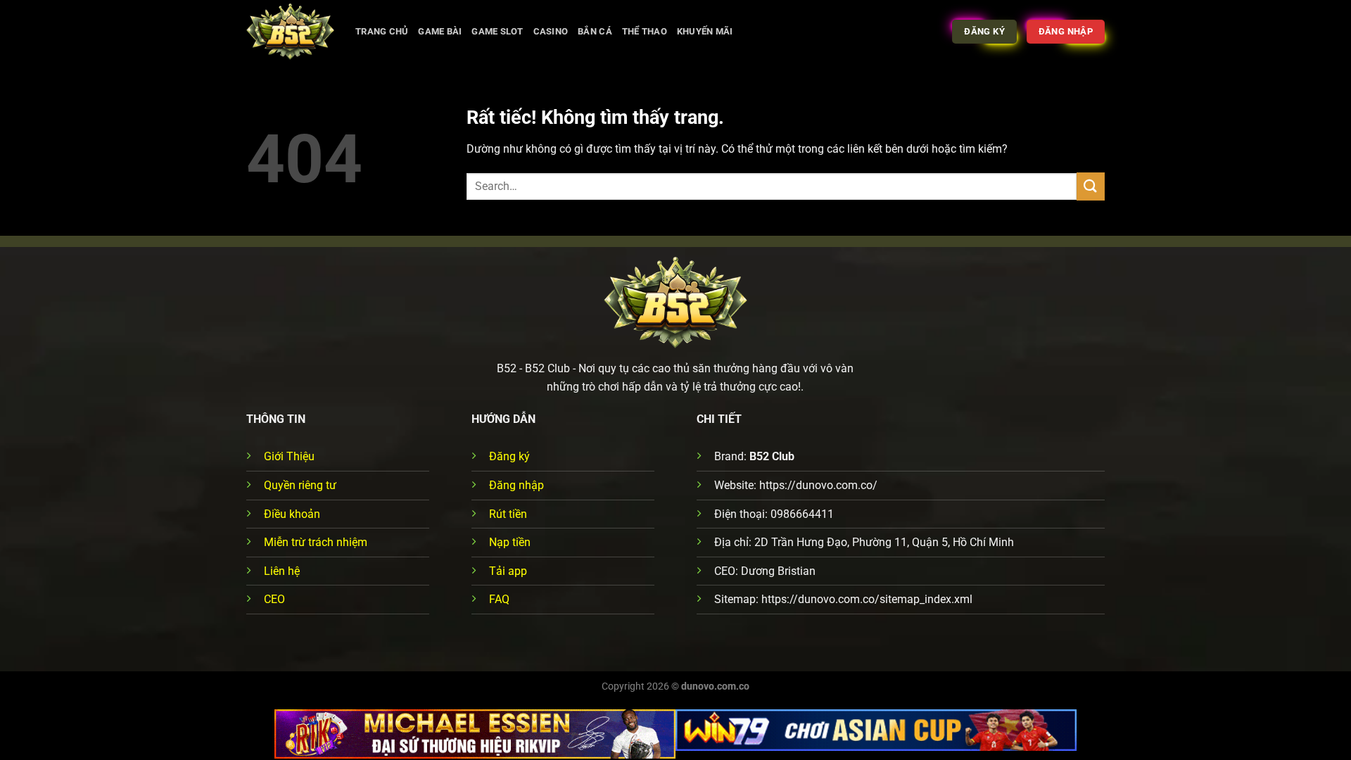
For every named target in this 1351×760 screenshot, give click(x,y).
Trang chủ (381, 31)
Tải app (508, 571)
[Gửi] (1091, 186)
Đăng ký (509, 456)
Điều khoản (292, 514)
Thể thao (644, 31)
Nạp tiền (510, 542)
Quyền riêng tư (300, 485)
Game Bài (440, 31)
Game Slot (497, 31)
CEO (274, 599)
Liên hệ (282, 571)
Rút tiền (508, 514)
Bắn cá (595, 31)
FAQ (499, 599)
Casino (551, 31)
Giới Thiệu (289, 456)
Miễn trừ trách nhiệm (315, 542)
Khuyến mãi (705, 31)
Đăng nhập (516, 485)
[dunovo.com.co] (290, 32)
